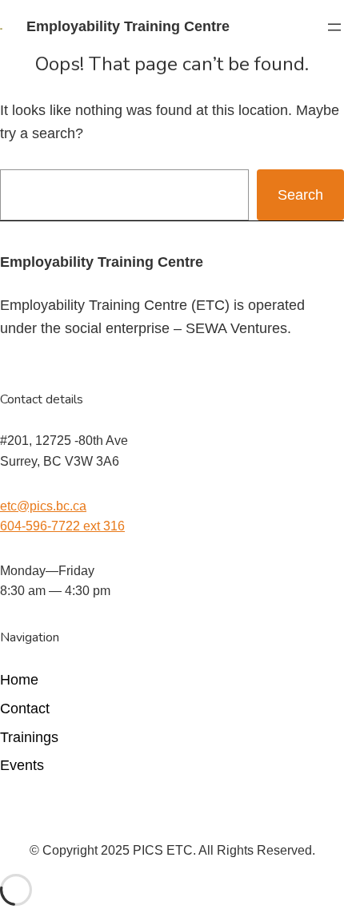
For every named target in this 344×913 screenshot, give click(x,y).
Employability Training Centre (128, 26)
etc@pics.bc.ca (43, 506)
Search (300, 195)
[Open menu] (334, 27)
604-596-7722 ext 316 (62, 526)
